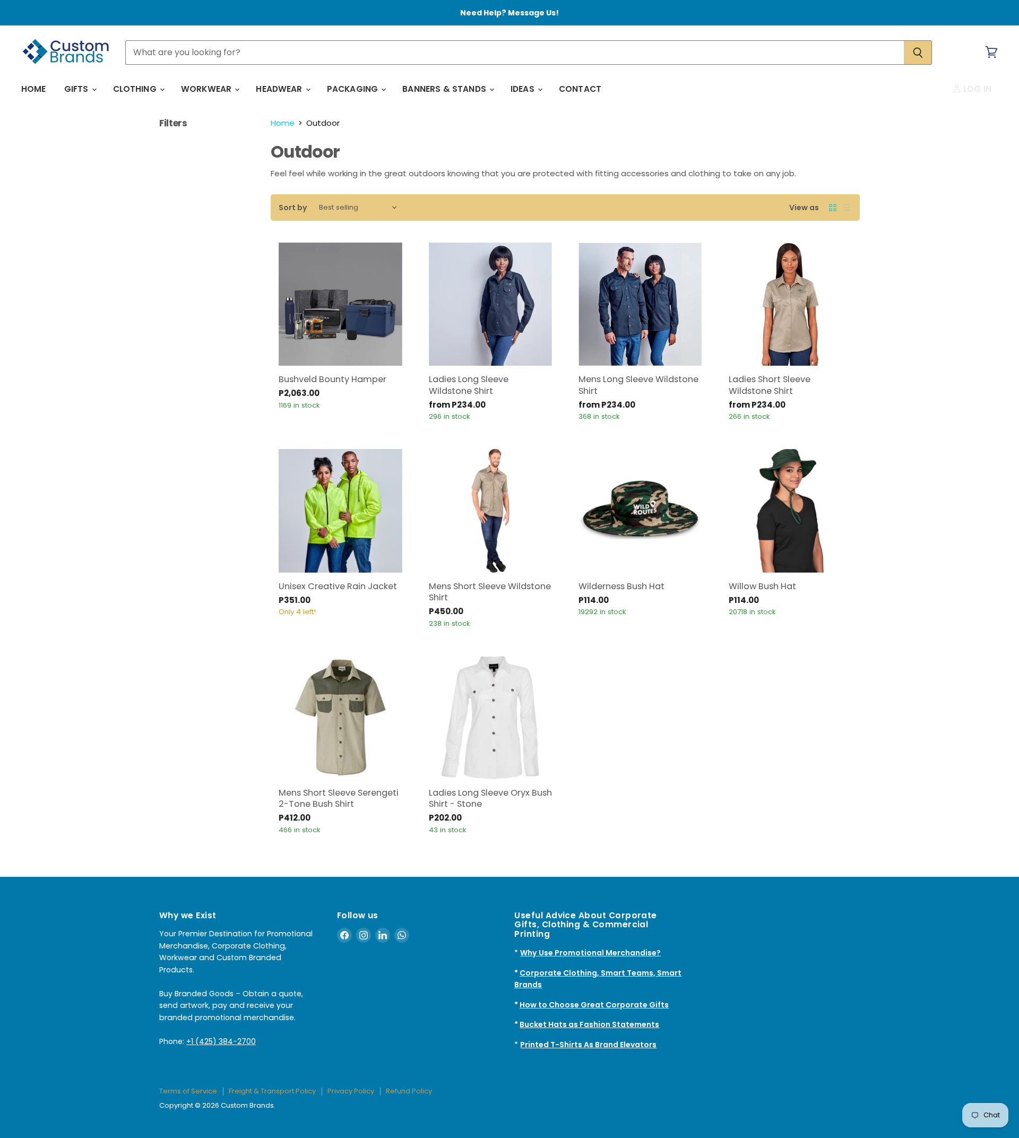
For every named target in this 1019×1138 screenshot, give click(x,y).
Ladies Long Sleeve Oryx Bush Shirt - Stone (490, 798)
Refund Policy (409, 1091)
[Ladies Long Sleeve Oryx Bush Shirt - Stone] (490, 718)
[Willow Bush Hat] (790, 511)
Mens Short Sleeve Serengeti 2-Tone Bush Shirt (339, 798)
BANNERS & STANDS (445, 88)
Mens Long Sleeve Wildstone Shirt (638, 384)
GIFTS (77, 88)
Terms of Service (188, 1091)
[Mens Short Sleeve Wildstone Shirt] (490, 511)
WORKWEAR (207, 88)
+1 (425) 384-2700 (221, 1041)
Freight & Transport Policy (272, 1091)
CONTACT (580, 88)
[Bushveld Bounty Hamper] (340, 304)
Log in (976, 88)
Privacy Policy (350, 1091)
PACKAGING (354, 88)
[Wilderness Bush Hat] (640, 511)
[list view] (846, 207)
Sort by (293, 207)
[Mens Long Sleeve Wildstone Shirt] (640, 304)
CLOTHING (136, 88)
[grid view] (832, 207)
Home (283, 122)
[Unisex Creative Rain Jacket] (340, 511)
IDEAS (524, 88)
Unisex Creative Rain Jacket (338, 586)
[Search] (918, 52)
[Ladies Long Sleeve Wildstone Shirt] (490, 304)
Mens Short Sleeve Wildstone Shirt (490, 592)
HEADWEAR (280, 88)
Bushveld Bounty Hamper (332, 379)
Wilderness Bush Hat (621, 586)
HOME (33, 88)
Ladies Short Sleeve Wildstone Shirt (769, 384)
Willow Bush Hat (762, 586)
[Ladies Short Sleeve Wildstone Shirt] (790, 304)
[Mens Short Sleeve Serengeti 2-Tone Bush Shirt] (340, 718)
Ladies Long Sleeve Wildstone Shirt (468, 384)
